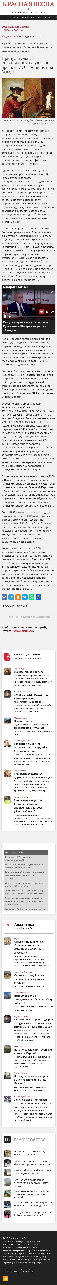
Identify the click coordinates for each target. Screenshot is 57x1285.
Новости (13, 17)
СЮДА (14, 1271)
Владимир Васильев (12, 36)
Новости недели (22, 691)
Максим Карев (21, 717)
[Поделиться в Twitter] (25, 597)
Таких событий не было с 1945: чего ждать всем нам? (33, 1172)
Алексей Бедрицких (23, 972)
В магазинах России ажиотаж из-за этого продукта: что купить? (32, 1194)
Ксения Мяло (20, 770)
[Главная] (28, 7)
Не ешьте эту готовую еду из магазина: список (31, 1153)
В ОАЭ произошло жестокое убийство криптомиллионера (32, 1162)
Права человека (12, 30)
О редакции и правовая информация (22, 1262)
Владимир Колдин (22, 740)
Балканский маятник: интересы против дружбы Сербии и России (30, 747)
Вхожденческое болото (29, 672)
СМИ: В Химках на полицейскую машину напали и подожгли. (33, 1204)
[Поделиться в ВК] (4, 597)
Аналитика (36, 17)
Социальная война (15, 26)
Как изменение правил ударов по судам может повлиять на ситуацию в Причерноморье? (33, 1023)
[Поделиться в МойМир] (38, 597)
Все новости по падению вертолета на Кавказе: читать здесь (32, 1183)
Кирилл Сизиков (21, 1016)
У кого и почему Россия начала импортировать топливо (29, 979)
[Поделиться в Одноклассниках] (18, 597)
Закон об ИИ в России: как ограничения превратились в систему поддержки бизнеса (33, 1103)
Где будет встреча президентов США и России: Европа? (33, 1213)
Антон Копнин (21, 1072)
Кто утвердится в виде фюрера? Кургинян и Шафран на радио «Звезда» (26, 326)
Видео (24, 17)
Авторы (48, 17)
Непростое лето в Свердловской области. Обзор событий (33, 999)
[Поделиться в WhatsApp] (31, 597)
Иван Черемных (21, 992)
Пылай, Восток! (23, 721)
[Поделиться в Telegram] (11, 597)
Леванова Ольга (21, 1046)
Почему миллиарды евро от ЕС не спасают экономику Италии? (32, 1079)
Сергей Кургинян (22, 668)
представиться (22, 630)
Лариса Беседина (22, 797)
